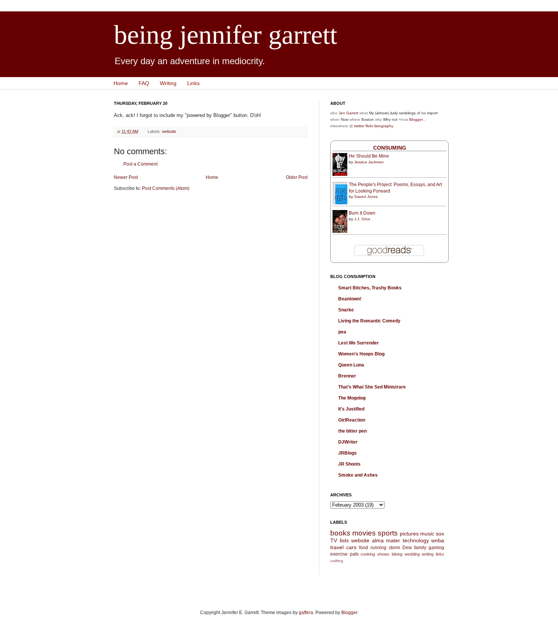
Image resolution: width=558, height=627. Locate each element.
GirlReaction (351, 420)
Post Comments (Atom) (165, 188)
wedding (412, 554)
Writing (168, 83)
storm (394, 547)
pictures (409, 534)
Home (120, 83)
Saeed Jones (366, 196)
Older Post (296, 177)
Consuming (389, 148)
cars (351, 547)
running (378, 547)
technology (416, 540)
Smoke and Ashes (358, 475)
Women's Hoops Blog (361, 354)
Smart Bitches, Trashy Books (370, 288)
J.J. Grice (362, 219)
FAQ (144, 83)
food (363, 547)
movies (364, 533)
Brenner (347, 376)
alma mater (386, 540)
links (440, 554)
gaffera (306, 612)
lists (344, 540)
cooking (368, 554)
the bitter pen (352, 431)
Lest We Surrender (358, 343)
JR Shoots (349, 464)
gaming (436, 547)
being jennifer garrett (225, 34)
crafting (336, 561)
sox (440, 534)
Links (193, 83)
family (420, 547)
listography (383, 126)
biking (397, 554)
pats (354, 554)
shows (383, 554)
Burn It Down (362, 213)
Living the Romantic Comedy (369, 321)
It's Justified (351, 409)
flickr (369, 126)
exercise (339, 554)
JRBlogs (347, 453)
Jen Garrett (348, 113)
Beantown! (349, 299)
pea (342, 332)
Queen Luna (351, 365)
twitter (359, 126)
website (169, 131)
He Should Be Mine (369, 156)
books (340, 533)
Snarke (346, 310)
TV (333, 540)
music (427, 534)
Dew (407, 547)
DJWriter (348, 442)
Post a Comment (140, 164)
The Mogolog (352, 398)
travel (337, 547)
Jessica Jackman (369, 162)
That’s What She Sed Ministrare (372, 387)
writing (427, 554)
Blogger (415, 119)
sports (388, 533)
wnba (437, 540)
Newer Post (126, 177)
